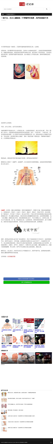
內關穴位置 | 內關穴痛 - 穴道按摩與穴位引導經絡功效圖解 (19, 427)
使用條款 (25, 442)
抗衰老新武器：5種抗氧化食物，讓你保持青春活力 (43, 360)
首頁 (3, 14)
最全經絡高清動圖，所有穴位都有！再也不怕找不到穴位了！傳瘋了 (21, 398)
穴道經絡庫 (6, 442)
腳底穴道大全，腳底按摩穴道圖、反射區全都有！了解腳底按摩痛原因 (22, 392)
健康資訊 (4, 20)
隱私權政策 (22, 442)
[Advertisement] (26, 35)
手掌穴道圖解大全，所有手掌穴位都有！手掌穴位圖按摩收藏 (20, 404)
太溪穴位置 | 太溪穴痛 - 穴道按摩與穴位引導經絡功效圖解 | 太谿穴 (21, 416)
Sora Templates (16, 442)
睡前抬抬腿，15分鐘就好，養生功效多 (15, 410)
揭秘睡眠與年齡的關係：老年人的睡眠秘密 (26, 360)
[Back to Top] (51, 442)
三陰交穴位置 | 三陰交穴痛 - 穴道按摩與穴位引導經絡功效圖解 (20, 421)
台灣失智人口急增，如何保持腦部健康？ (9, 360)
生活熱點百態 (11, 256)
